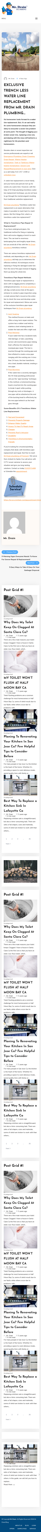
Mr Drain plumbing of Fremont (16, 456)
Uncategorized (8, 618)
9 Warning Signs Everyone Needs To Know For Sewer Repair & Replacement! (19, 558)
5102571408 (30, 468)
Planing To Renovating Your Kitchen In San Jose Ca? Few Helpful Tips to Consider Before (20, 746)
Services (33, 1529)
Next (7, 844)
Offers (12, 1529)
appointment (21, 471)
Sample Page (22, 1529)
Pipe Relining (13, 332)
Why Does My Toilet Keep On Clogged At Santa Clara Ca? (19, 627)
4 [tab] (23, 1506)
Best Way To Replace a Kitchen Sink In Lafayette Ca (20, 806)
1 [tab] (16, 1506)
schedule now (10, 175)
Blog (27, 1525)
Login (34, 1525)
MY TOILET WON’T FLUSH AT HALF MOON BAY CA (18, 682)
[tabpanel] (20, 1474)
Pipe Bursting (14, 369)
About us (18, 1525)
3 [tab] (20, 1506)
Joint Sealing (13, 314)
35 (30, 839)
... (23, 839)
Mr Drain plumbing (11, 205)
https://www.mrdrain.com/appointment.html (22, 500)
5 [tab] (25, 1506)
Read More (8, 1484)
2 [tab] (18, 1506)
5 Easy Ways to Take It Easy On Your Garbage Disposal (24, 569)
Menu (4, 19)
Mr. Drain (9, 635)
